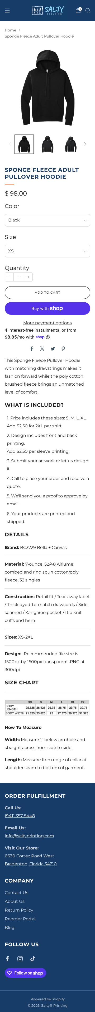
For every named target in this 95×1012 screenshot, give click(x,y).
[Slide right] (83, 144)
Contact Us (16, 892)
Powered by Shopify (48, 999)
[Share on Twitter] (53, 348)
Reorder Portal (20, 918)
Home (10, 30)
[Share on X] (42, 348)
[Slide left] (11, 144)
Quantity (17, 268)
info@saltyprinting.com (29, 835)
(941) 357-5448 (20, 815)
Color (12, 206)
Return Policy (19, 910)
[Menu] (7, 10)
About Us (15, 901)
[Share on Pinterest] (63, 348)
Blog (10, 927)
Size (10, 237)
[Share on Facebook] (31, 348)
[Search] (87, 10)
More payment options (47, 322)
